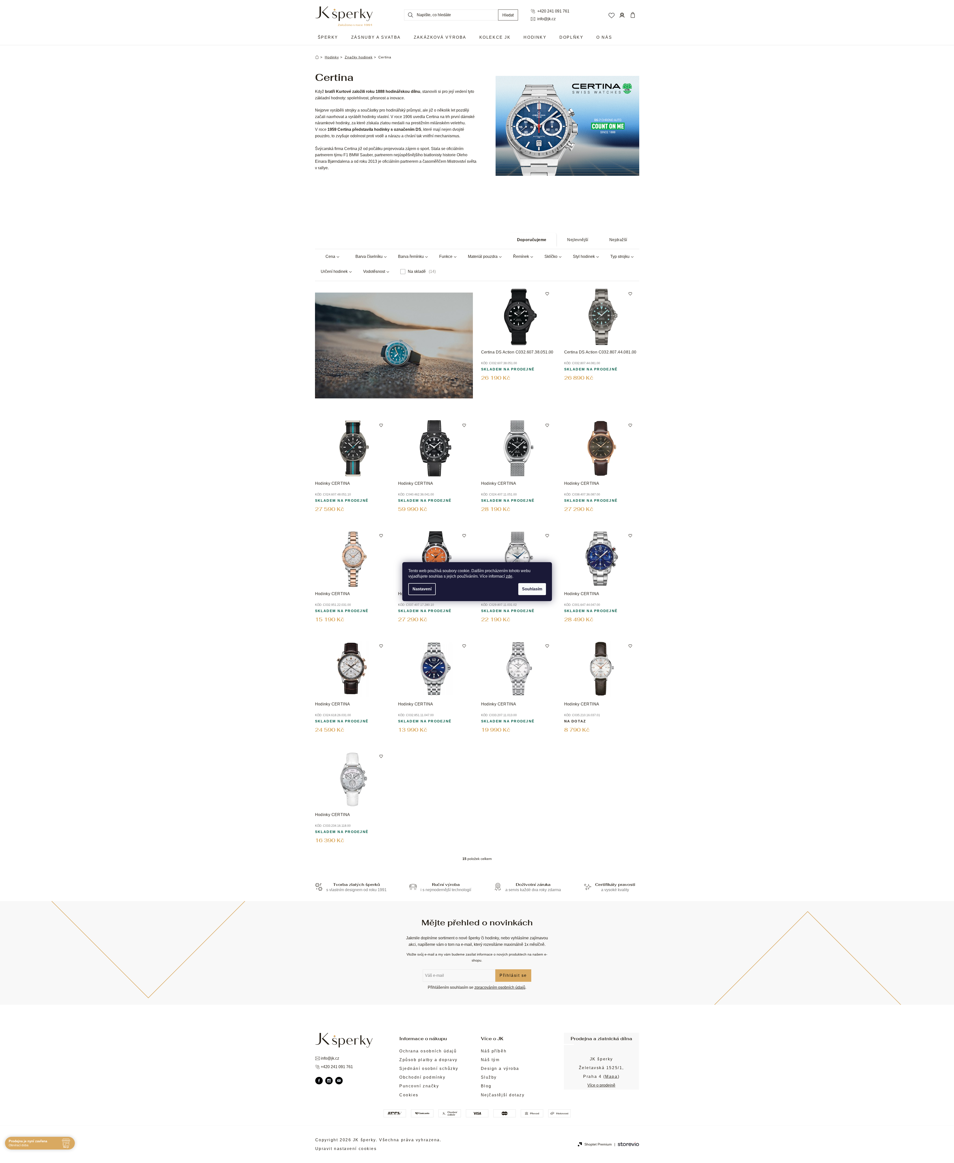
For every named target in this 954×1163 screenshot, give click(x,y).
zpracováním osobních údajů (499, 987)
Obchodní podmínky (422, 1077)
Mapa (611, 1076)
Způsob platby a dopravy (428, 1060)
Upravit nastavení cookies (346, 1149)
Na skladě (421, 271)
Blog (486, 1086)
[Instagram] (329, 1080)
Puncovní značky (419, 1086)
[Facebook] (319, 1080)
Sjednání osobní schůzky (428, 1068)
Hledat (508, 14)
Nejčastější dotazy (503, 1095)
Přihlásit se (513, 975)
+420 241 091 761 (553, 11)
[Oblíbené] (611, 14)
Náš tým (490, 1060)
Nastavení (422, 589)
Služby (489, 1077)
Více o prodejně (601, 1085)
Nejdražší (618, 240)
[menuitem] (328, 37)
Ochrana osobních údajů (428, 1051)
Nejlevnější (577, 240)
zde (509, 576)
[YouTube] (339, 1080)
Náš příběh (494, 1051)
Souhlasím (532, 589)
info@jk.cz (546, 19)
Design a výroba (500, 1068)
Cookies (409, 1095)
